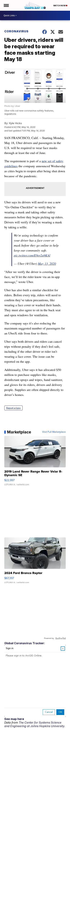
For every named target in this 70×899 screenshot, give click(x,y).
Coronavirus (16, 31)
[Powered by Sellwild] (60, 638)
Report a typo (13, 408)
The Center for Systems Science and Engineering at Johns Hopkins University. (34, 724)
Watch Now (59, 5)
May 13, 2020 (47, 263)
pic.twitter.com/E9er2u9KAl (32, 255)
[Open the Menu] (6, 5)
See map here (14, 719)
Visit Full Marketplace (54, 432)
